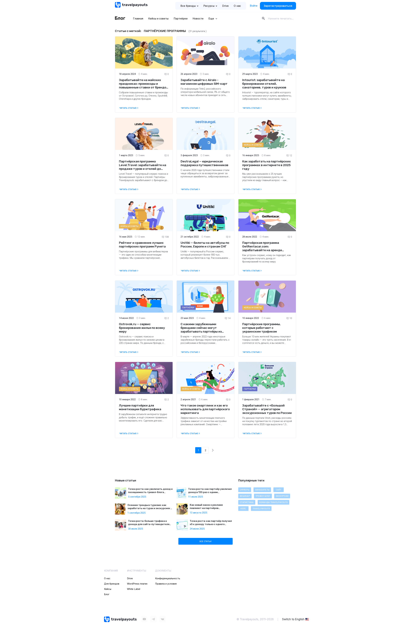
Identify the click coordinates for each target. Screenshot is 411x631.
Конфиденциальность (167, 578)
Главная (138, 18)
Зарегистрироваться (278, 5)
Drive (225, 5)
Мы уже (247, 173)
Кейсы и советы (158, 18)
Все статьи (206, 541)
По (244, 417)
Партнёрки (181, 18)
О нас (237, 5)
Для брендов (111, 583)
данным (250, 417)
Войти (253, 5)
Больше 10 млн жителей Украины (261, 336)
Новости (198, 18)
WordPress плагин (137, 583)
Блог (106, 594)
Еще (212, 18)
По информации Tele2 (193, 88)
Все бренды (188, 5)
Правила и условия (166, 583)
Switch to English (293, 619)
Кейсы (107, 588)
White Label (133, 588)
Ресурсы (208, 5)
